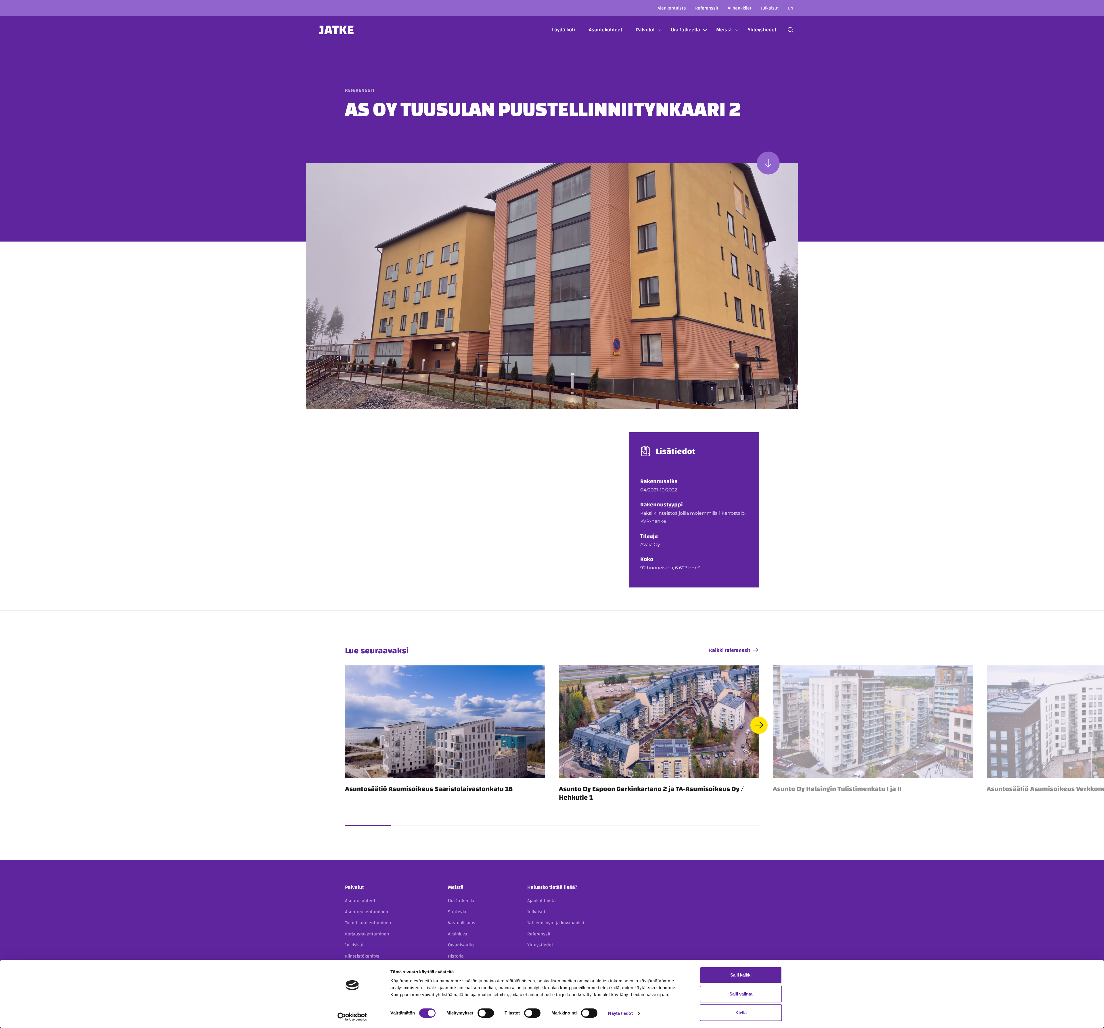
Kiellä (741, 1012)
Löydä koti (563, 30)
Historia (456, 956)
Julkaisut (770, 8)
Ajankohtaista (672, 8)
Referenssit (706, 8)
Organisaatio (461, 945)
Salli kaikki (741, 975)
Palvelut (645, 30)
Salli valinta (740, 993)
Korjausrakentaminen (367, 934)
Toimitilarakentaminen (368, 922)
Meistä (724, 30)
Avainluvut (458, 934)
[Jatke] (336, 30)
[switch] (486, 1013)
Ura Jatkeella (685, 30)
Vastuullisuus (461, 922)
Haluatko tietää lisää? (552, 887)
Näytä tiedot (620, 1013)
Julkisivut (354, 945)
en (790, 8)
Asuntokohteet (605, 30)
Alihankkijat (740, 8)
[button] (790, 29)
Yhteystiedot (762, 30)
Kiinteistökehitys (362, 956)
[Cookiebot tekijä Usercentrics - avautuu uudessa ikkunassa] (352, 1016)
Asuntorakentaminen (366, 912)
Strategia (457, 912)
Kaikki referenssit (729, 650)
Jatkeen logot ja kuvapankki (555, 922)
